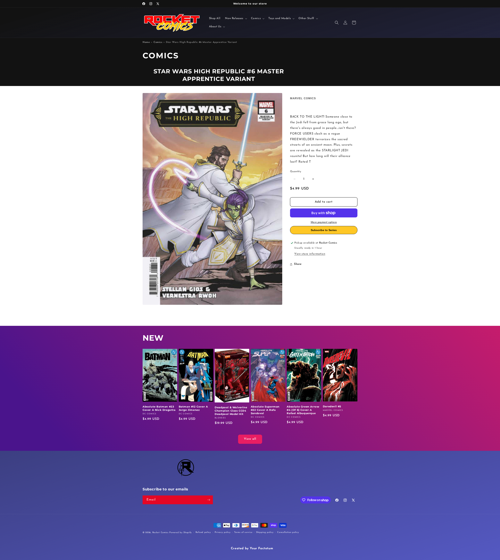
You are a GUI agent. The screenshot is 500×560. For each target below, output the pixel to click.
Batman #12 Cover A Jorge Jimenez (193, 408)
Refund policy (203, 532)
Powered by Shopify (180, 533)
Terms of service (243, 532)
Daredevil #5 (332, 406)
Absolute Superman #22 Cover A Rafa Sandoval (265, 410)
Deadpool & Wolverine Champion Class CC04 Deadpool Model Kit (231, 411)
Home (146, 42)
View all (250, 439)
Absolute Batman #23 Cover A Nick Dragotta (159, 408)
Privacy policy (223, 532)
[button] (235, 18)
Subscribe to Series (324, 230)
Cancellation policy (288, 532)
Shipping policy (265, 532)
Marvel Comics (303, 98)
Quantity (295, 171)
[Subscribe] (208, 499)
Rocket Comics (160, 533)
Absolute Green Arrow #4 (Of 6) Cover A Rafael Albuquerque (303, 410)
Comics (158, 42)
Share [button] (298, 264)
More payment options (324, 222)
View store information (309, 254)
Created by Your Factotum (252, 548)
